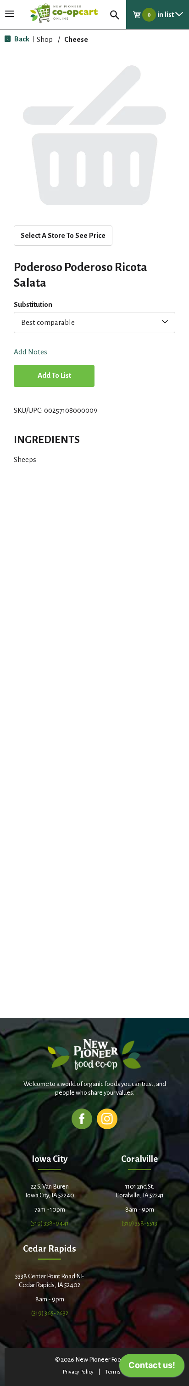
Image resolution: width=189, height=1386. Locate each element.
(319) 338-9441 (49, 1223)
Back (21, 39)
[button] (54, 376)
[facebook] (82, 1118)
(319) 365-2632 (49, 1313)
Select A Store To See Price (63, 235)
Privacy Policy (78, 1372)
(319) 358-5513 (139, 1223)
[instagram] (107, 1118)
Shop (45, 39)
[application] (152, 1367)
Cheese (76, 39)
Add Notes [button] (30, 352)
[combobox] (94, 322)
